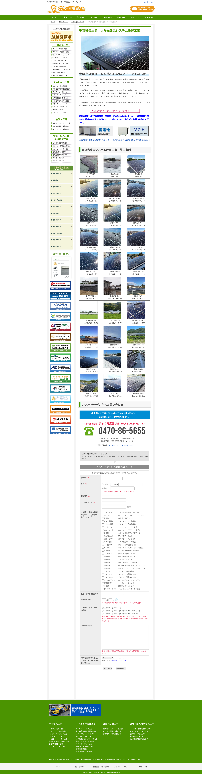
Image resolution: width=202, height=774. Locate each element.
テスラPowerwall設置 (84, 751)
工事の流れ (108, 17)
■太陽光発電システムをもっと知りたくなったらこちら (110, 111)
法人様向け (80, 17)
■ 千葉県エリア (56, 187)
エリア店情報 (148, 17)
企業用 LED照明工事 (137, 734)
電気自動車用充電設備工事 (86, 731)
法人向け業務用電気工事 (139, 739)
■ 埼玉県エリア (56, 193)
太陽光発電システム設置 (85, 741)
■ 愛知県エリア (56, 220)
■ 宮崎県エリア (56, 246)
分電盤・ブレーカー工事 (58, 739)
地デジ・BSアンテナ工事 (58, 734)
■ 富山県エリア (56, 207)
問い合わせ (79, 767)
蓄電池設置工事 (82, 749)
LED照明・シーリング (57, 736)
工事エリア (135, 17)
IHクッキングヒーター (84, 736)
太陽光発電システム (77, 22)
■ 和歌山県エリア (56, 233)
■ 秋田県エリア (56, 173)
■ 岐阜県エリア (56, 213)
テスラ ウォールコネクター (86, 734)
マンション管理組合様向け (140, 729)
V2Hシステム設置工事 (84, 746)
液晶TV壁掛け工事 (56, 744)
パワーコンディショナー (85, 744)
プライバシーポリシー (122, 767)
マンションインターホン (139, 731)
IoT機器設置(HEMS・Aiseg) (86, 739)
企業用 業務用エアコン (138, 736)
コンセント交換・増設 (57, 731)
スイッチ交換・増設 (56, 729)
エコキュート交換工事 (84, 729)
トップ (53, 17)
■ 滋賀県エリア (56, 240)
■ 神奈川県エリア (56, 200)
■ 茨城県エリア (56, 180)
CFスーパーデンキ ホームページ (121, 445)
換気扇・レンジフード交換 (113, 729)
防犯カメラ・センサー (57, 746)
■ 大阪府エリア (56, 226)
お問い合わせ (121, 17)
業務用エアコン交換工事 (112, 734)
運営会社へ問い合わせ (101, 767)
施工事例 (94, 17)
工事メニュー (67, 17)
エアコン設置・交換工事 (112, 731)
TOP (58, 767)
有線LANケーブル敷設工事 (59, 741)
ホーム (143, 2)
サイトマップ (151, 2)
